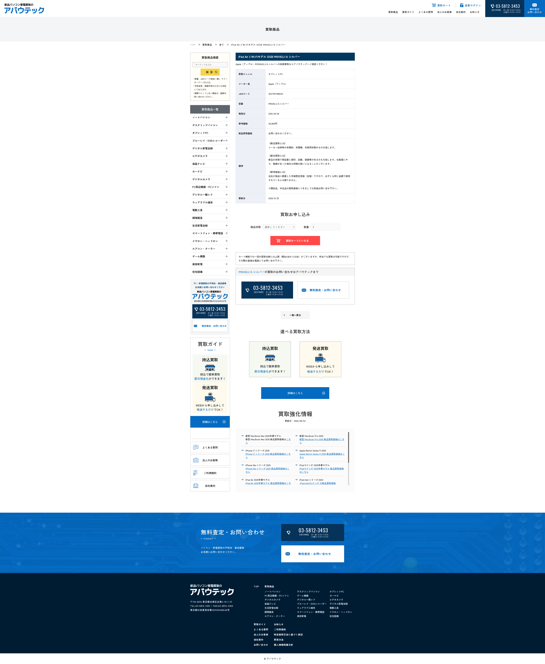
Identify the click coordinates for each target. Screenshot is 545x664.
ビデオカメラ (336, 599)
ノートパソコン (272, 591)
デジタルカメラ (272, 599)
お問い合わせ (261, 644)
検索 (210, 72)
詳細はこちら (210, 422)
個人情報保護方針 (283, 644)
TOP (192, 44)
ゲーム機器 (302, 595)
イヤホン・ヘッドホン (341, 612)
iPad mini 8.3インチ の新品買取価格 (317, 483)
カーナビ (334, 595)
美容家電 (301, 616)
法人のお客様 (444, 12)
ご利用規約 (280, 629)
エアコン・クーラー (275, 616)
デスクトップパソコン (308, 591)
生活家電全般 (271, 607)
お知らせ (475, 12)
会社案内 (461, 12)
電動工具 (334, 607)
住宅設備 (334, 616)
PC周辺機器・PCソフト (277, 595)
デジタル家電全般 (339, 603)
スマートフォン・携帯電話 (310, 612)
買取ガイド (408, 12)
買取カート (444, 5)
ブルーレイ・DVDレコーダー (312, 603)
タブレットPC (337, 591)
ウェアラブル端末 (306, 607)
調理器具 (269, 612)
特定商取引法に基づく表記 (288, 634)
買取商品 (393, 12)
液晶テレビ (270, 603)
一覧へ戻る (295, 315)
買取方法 (279, 639)
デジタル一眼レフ (306, 599)
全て (221, 44)
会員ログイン (473, 5)
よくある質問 (426, 12)
